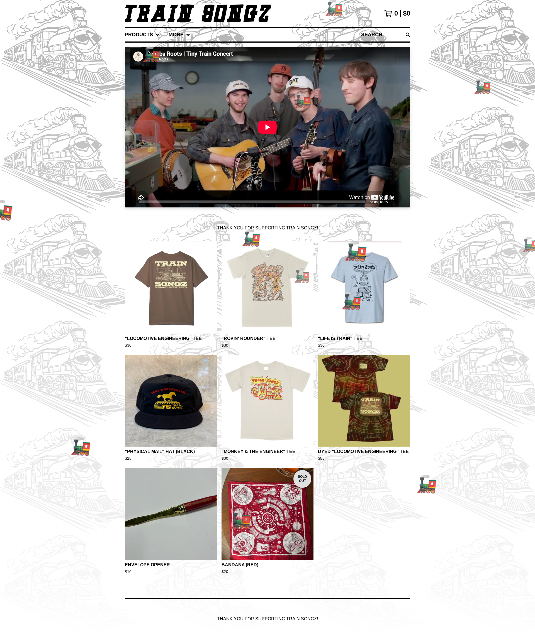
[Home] (198, 13)
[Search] (407, 34)
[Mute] (393, 201)
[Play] (131, 201)
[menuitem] (142, 34)
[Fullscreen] (402, 201)
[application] (267, 127)
